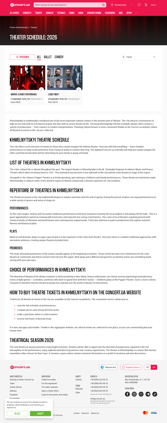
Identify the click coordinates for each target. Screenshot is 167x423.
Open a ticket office (50, 390)
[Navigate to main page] (20, 5)
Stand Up (49, 13)
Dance (71, 13)
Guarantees (15, 398)
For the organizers (49, 383)
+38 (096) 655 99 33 (99, 383)
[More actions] (41, 89)
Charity (78, 379)
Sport (129, 13)
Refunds (79, 388)
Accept (40, 413)
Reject (17, 413)
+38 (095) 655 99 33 (99, 387)
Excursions (110, 13)
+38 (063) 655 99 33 (99, 390)
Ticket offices (16, 387)
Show (80, 13)
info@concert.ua (97, 398)
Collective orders (48, 379)
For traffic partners (49, 387)
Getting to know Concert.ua (22, 379)
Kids (121, 13)
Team (12, 383)
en (154, 367)
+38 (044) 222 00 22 (99, 379)
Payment (14, 394)
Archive (76, 413)
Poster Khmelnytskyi (19, 27)
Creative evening (94, 13)
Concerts (27, 13)
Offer (77, 392)
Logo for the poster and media (54, 394)
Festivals (61, 13)
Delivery (13, 390)
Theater (38, 13)
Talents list (95, 413)
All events (14, 13)
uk (147, 367)
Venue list (85, 413)
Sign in (153, 5)
